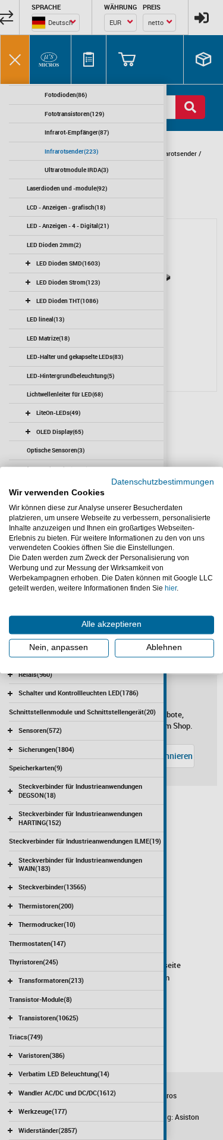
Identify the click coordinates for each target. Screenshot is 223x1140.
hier (171, 588)
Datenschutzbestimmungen (162, 481)
